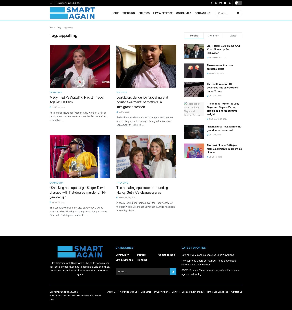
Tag (59, 27)
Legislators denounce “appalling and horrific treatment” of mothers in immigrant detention (142, 102)
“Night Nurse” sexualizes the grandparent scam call (224, 128)
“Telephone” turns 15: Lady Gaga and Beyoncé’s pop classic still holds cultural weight (223, 109)
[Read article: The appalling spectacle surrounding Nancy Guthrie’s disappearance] (146, 156)
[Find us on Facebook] (211, 3)
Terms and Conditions (217, 291)
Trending (129, 13)
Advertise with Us (128, 291)
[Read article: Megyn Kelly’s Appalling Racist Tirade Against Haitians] (80, 66)
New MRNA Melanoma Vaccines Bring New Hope (207, 254)
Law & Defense (163, 13)
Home (115, 13)
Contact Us (202, 13)
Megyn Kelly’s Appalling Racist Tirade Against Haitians (76, 99)
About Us (112, 291)
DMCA (175, 291)
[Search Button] (238, 13)
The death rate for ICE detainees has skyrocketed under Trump (222, 87)
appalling (68, 27)
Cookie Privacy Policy (192, 291)
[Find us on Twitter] (216, 3)
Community (183, 13)
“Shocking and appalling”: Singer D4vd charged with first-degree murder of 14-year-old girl (78, 192)
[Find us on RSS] (229, 3)
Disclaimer (146, 291)
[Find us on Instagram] (221, 3)
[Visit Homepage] (72, 13)
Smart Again (72, 291)
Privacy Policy (161, 291)
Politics (144, 13)
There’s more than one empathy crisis (220, 67)
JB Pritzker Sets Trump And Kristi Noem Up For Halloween (223, 49)
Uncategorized (166, 254)
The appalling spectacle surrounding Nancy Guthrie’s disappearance (142, 190)
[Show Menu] (51, 3)
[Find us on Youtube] (225, 3)
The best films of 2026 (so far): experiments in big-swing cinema (224, 148)
